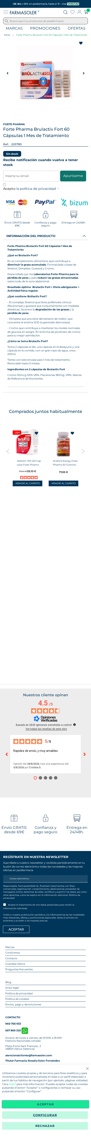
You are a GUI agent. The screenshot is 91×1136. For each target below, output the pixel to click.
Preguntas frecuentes (19, 969)
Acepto (30, 189)
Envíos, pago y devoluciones (23, 1004)
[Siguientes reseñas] (84, 754)
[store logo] (25, 12)
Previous (8, 451)
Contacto (11, 958)
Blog (8, 982)
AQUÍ (12, 1084)
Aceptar (45, 1104)
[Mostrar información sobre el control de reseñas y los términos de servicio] (74, 724)
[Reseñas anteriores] (7, 754)
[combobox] (45, 21)
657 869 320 (13, 1030)
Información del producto (30, 236)
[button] (7, 73)
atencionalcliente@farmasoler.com (28, 1055)
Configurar (45, 1115)
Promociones (45, 28)
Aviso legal (12, 987)
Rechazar (45, 1126)
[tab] (45, 236)
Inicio (7, 34)
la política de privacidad (36, 189)
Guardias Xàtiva (15, 963)
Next (83, 451)
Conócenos (12, 952)
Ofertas (76, 28)
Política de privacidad (19, 993)
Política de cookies (17, 998)
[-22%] (27, 456)
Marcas (14, 28)
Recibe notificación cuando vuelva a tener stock (40, 162)
